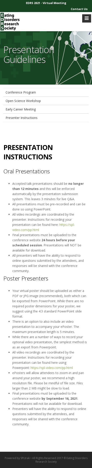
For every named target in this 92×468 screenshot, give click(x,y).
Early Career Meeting (21, 109)
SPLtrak (25, 458)
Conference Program (21, 92)
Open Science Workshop (23, 101)
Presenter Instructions (22, 118)
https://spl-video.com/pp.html (52, 368)
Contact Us (79, 9)
